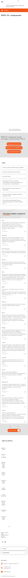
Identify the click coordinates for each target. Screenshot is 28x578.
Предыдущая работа (14, 144)
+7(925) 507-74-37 (7, 568)
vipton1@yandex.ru (7, 571)
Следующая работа (14, 151)
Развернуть (4, 229)
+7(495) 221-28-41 (7, 566)
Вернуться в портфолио (14, 148)
